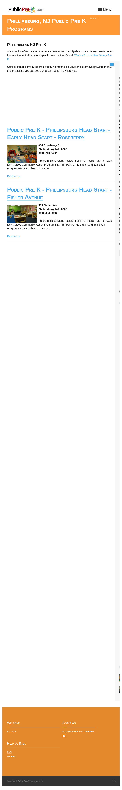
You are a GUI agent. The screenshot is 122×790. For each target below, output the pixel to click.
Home (93, 18)
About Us (11, 731)
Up (114, 781)
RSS (64, 735)
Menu (107, 9)
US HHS (11, 756)
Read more (13, 176)
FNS (9, 752)
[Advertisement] (61, 97)
